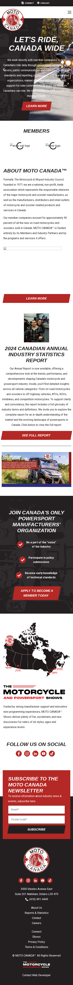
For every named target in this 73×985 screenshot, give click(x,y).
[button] (69, 12)
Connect (29, 3)
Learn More (36, 106)
